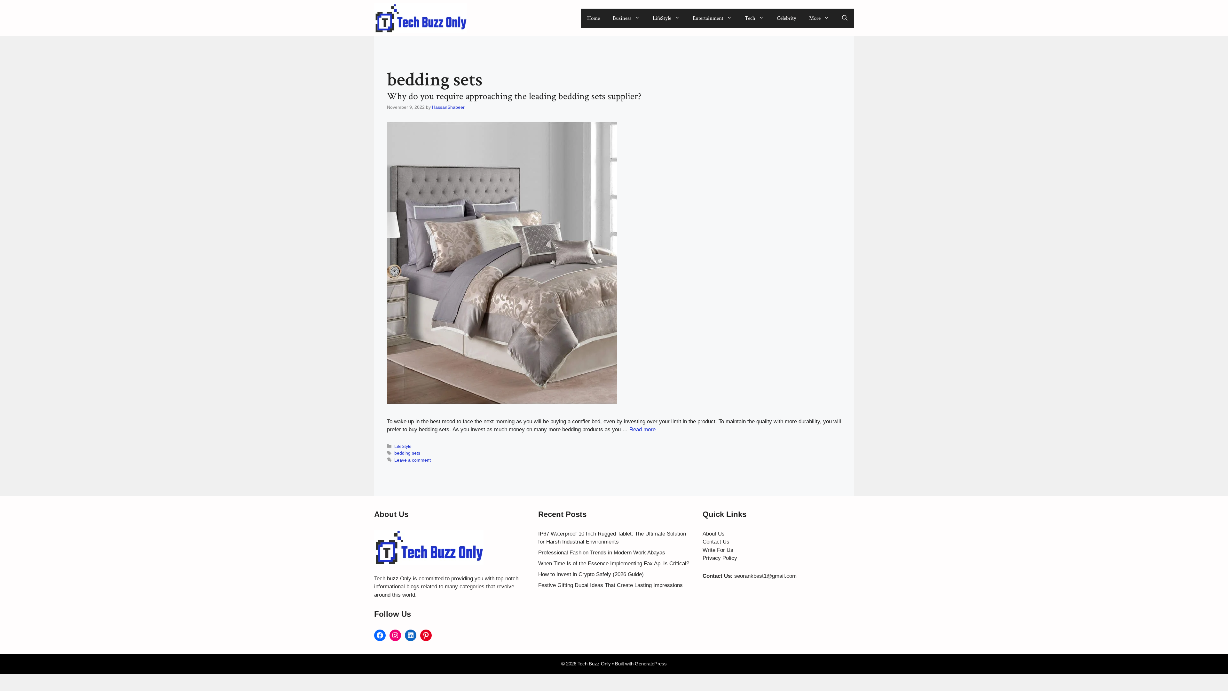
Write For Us (718, 550)
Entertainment (708, 18)
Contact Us (716, 542)
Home (593, 18)
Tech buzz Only (392, 579)
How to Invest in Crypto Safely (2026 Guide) (591, 574)
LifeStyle (662, 18)
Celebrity (786, 18)
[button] (845, 18)
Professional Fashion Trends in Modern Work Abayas (601, 553)
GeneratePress (651, 663)
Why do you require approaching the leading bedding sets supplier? (514, 96)
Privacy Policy (720, 558)
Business (622, 18)
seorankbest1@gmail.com (765, 576)
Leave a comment (412, 460)
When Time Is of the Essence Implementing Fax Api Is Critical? (613, 563)
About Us (714, 534)
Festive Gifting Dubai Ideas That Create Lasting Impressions (610, 585)
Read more (642, 429)
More (815, 18)
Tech (750, 18)
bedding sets (407, 453)
